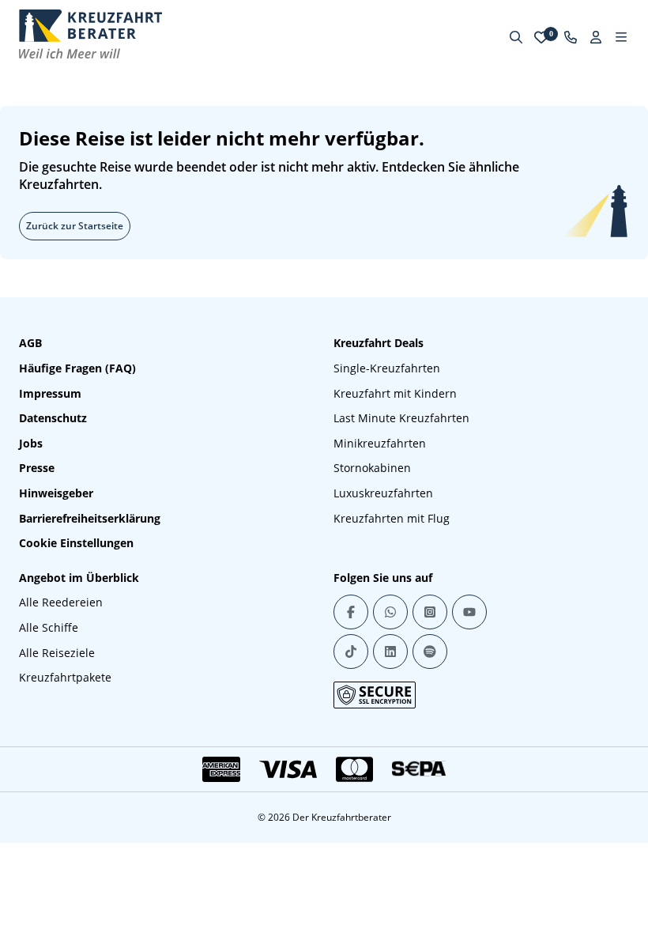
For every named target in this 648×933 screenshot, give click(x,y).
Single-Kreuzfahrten (386, 368)
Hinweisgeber (56, 492)
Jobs (31, 443)
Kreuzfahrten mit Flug (391, 518)
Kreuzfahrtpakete (65, 677)
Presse (37, 467)
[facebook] (350, 612)
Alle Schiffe (48, 627)
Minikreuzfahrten (379, 443)
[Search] (516, 37)
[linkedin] (390, 651)
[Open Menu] (621, 37)
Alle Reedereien (61, 602)
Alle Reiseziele (57, 652)
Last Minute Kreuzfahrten (401, 417)
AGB (30, 342)
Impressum (50, 393)
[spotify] (430, 651)
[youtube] (469, 612)
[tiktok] (350, 651)
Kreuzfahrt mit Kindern (395, 393)
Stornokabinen (372, 467)
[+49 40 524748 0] (570, 37)
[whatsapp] (390, 612)
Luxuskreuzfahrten (383, 492)
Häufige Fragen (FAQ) (77, 368)
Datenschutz (53, 417)
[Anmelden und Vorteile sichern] (595, 37)
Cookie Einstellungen (76, 542)
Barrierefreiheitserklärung (89, 518)
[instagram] (430, 612)
